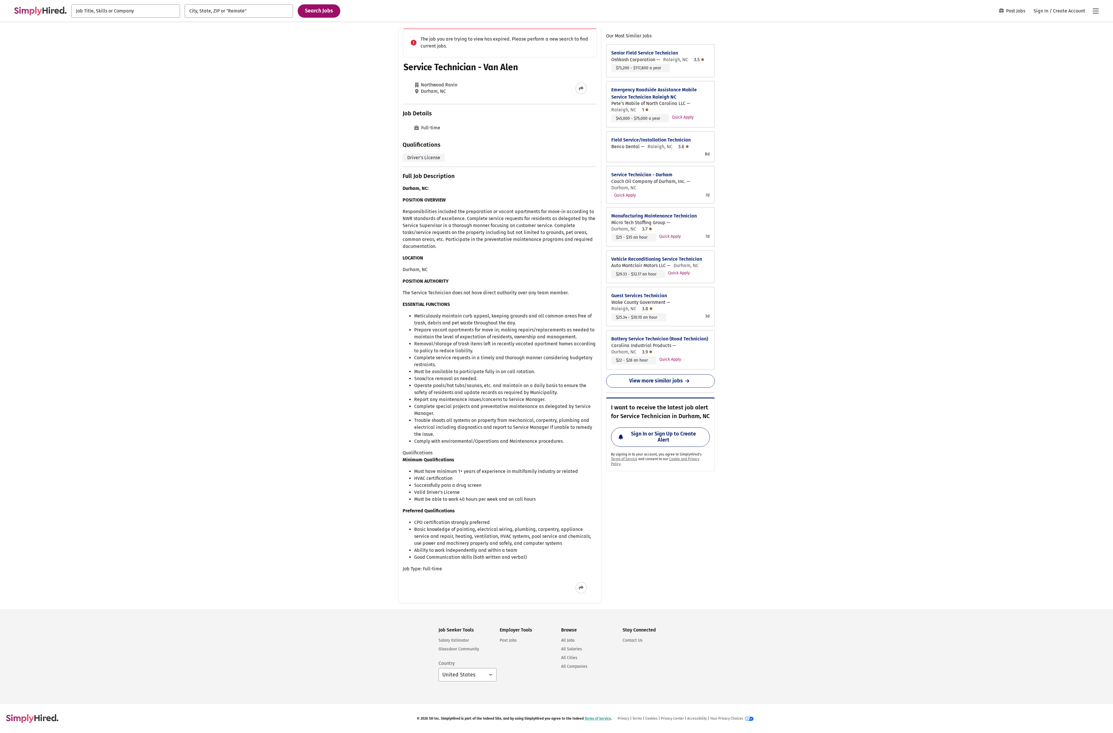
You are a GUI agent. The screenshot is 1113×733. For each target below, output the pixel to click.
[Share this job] (581, 88)
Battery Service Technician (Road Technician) (659, 339)
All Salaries (571, 649)
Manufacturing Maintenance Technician (654, 216)
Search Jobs (319, 11)
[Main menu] (1095, 11)
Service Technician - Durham (641, 174)
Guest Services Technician (639, 295)
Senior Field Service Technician (644, 53)
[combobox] (125, 11)
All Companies (574, 666)
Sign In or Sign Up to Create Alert (663, 437)
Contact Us (633, 640)
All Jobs (568, 640)
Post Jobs (1015, 11)
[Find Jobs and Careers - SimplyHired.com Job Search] (40, 11)
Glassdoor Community (459, 649)
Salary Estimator (454, 640)
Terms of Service (624, 459)
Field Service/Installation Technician (651, 140)
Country (447, 663)
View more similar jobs (656, 381)
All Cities (569, 657)
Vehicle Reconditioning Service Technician (656, 259)
